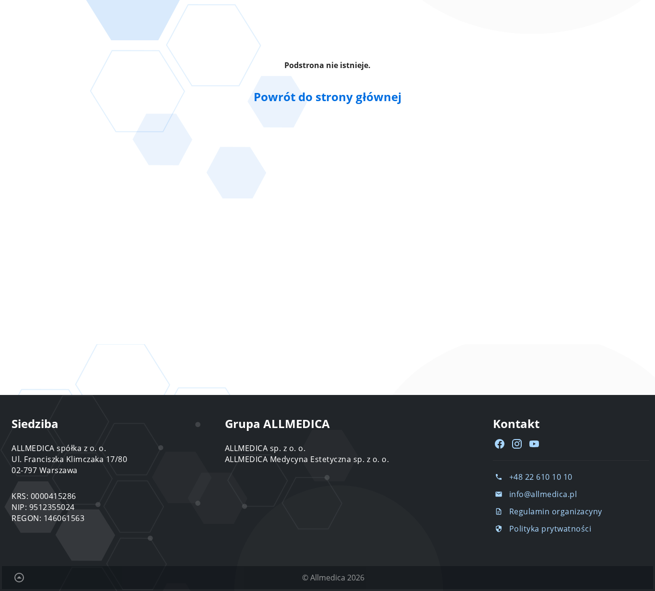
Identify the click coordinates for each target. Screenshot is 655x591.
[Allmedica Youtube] (534, 443)
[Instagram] (517, 443)
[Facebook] (499, 443)
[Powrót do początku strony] (19, 577)
